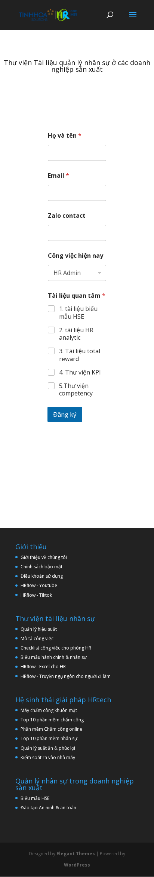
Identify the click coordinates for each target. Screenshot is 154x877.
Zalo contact (67, 215)
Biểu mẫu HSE (35, 798)
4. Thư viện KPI (80, 372)
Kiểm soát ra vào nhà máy (48, 757)
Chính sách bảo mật (41, 566)
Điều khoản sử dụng (42, 576)
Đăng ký (65, 414)
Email (58, 175)
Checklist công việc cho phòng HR (56, 648)
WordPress (77, 865)
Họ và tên (64, 135)
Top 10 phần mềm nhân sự (49, 738)
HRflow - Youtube (39, 585)
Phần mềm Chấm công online (51, 729)
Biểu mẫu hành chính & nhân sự (55, 657)
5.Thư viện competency (76, 390)
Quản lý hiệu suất (39, 629)
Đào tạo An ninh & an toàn (48, 807)
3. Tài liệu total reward (79, 355)
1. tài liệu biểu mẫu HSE (78, 313)
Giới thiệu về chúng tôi (44, 557)
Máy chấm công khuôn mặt (49, 710)
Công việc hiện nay (75, 255)
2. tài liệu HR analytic (76, 334)
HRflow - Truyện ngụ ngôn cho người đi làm (66, 676)
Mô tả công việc (37, 638)
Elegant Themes (75, 853)
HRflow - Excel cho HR (43, 666)
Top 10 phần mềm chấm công (52, 719)
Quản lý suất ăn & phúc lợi (48, 748)
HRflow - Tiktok (36, 595)
